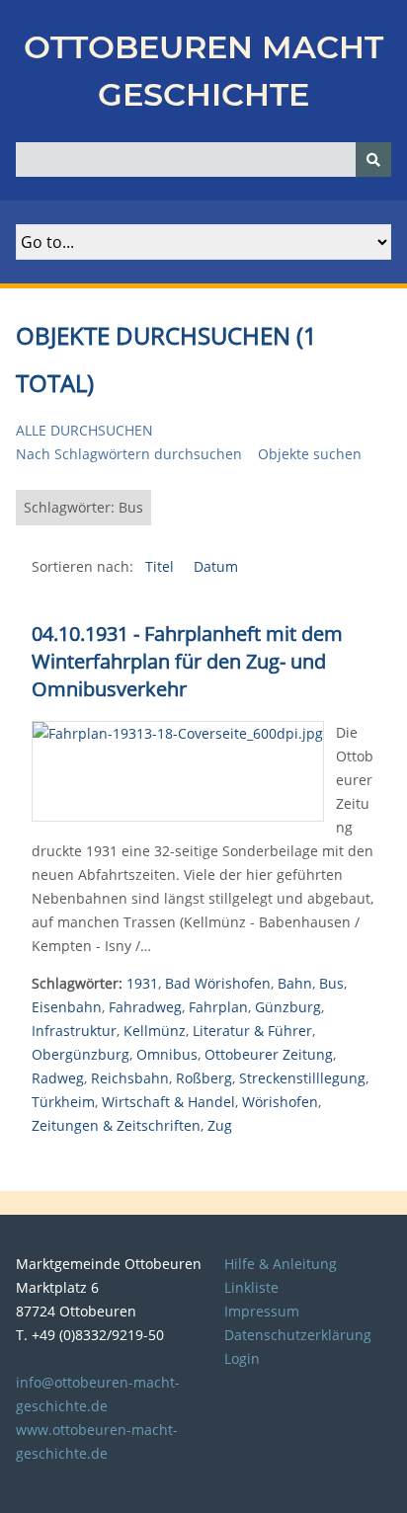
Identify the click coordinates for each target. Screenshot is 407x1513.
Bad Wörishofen (218, 983)
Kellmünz (154, 1030)
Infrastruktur (74, 1030)
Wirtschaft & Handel (168, 1101)
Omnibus (167, 1054)
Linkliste (251, 1287)
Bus (331, 983)
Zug (219, 1125)
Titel (161, 566)
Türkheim (63, 1101)
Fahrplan (218, 1006)
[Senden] (373, 159)
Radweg (58, 1078)
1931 (142, 983)
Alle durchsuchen (84, 430)
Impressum (261, 1311)
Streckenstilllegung (302, 1078)
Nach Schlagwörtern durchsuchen (129, 453)
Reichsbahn (130, 1078)
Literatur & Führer (252, 1030)
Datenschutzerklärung (297, 1334)
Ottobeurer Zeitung (268, 1054)
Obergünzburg (80, 1054)
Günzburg (288, 1006)
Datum (216, 566)
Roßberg (204, 1078)
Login (242, 1358)
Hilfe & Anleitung (280, 1263)
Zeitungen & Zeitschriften (116, 1125)
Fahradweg (145, 1006)
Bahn (295, 983)
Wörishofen (280, 1101)
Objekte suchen (310, 453)
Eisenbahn (67, 1006)
